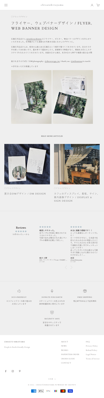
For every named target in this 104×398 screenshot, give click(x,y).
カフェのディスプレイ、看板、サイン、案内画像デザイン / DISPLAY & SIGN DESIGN (77, 197)
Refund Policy (91, 350)
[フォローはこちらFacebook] (5, 371)
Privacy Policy (92, 346)
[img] (21, 231)
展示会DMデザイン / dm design (25, 193)
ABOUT (64, 342)
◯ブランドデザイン (19, 17)
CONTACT (66, 363)
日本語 (50, 379)
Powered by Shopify (65, 385)
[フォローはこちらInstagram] (12, 371)
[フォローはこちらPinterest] (19, 371)
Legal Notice (91, 354)
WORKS (64, 350)
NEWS (64, 346)
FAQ (88, 342)
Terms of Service (93, 359)
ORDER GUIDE (68, 359)
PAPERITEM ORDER (70, 354)
